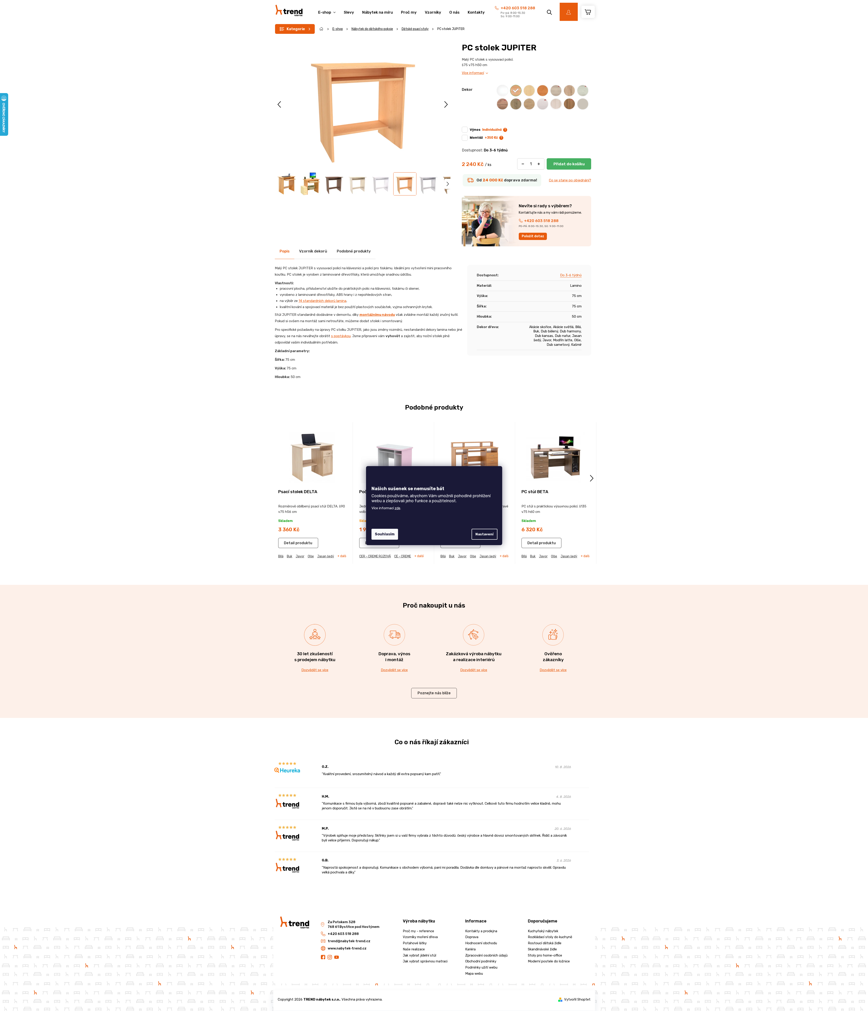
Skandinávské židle (542, 949)
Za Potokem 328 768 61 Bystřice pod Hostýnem (353, 924)
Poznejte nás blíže (434, 693)
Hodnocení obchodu (481, 943)
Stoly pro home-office (545, 955)
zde (397, 508)
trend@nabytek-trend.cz (349, 941)
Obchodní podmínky (480, 961)
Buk (289, 556)
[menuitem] (327, 10)
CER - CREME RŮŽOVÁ (375, 556)
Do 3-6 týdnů (571, 275)
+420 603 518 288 (518, 8)
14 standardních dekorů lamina (322, 301)
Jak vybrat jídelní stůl (419, 955)
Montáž (484, 137)
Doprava (471, 937)
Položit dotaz (533, 236)
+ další (342, 556)
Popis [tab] (285, 251)
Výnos (486, 129)
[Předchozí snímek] (279, 104)
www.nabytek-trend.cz (347, 948)
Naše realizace (414, 949)
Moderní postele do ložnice (549, 961)
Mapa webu (474, 973)
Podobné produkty (354, 251)
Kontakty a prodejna (481, 931)
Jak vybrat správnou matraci (425, 961)
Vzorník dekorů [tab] (313, 251)
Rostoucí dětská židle (544, 943)
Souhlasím (385, 534)
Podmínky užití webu (481, 967)
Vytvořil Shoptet (577, 999)
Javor (300, 556)
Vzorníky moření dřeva (420, 937)
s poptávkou (341, 336)
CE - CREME (402, 556)
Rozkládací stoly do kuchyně (550, 937)
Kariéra (470, 949)
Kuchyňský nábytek (543, 931)
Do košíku (569, 164)
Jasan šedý (325, 556)
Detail (289, 543)
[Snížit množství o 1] (522, 163)
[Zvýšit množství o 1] (538, 163)
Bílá (280, 556)
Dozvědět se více (314, 670)
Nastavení (484, 534)
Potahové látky (415, 943)
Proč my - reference (418, 931)
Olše (311, 556)
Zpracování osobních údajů (486, 955)
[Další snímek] (446, 104)
